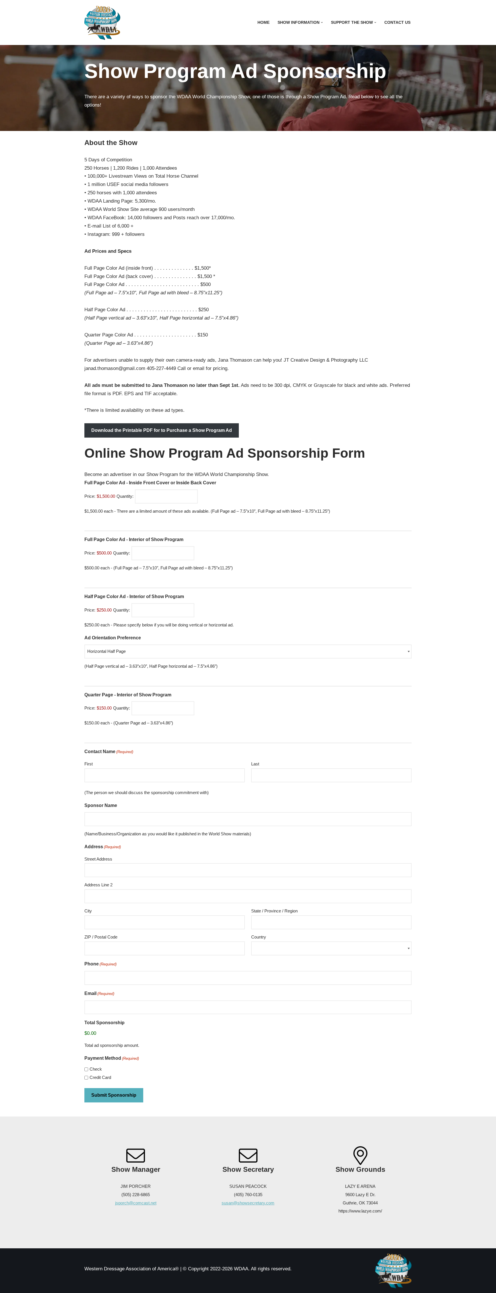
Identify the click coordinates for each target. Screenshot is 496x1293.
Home (263, 22)
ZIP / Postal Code (100, 937)
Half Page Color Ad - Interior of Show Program (134, 596)
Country (258, 937)
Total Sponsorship (104, 1022)
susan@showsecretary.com (248, 1202)
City (88, 910)
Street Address (98, 859)
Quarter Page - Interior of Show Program (127, 694)
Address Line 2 (98, 884)
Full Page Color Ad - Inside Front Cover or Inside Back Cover (150, 482)
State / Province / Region (274, 910)
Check (96, 1069)
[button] (322, 22)
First (88, 763)
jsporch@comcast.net (135, 1202)
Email (99, 993)
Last (255, 763)
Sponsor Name (100, 805)
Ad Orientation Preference (112, 637)
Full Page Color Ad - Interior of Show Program (133, 539)
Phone (100, 963)
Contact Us (397, 22)
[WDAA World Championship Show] (102, 22)
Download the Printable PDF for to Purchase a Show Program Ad (161, 430)
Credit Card (100, 1077)
